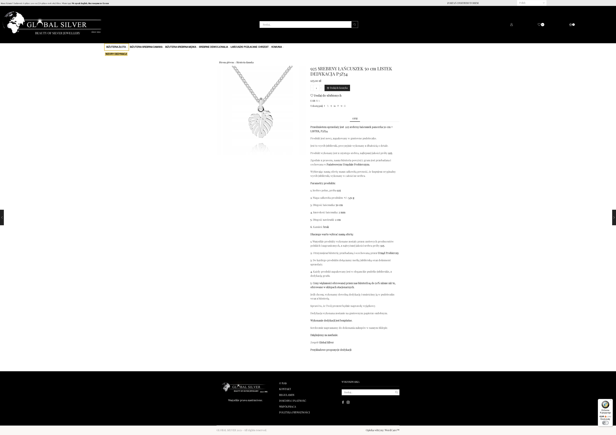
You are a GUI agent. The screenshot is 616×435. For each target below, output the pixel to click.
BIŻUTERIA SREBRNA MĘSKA (180, 47)
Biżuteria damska (245, 62)
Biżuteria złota (116, 47)
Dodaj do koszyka (339, 87)
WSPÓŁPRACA (287, 406)
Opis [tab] (355, 118)
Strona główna (226, 62)
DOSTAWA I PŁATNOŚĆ (292, 400)
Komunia (276, 47)
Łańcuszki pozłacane (244, 47)
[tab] (355, 119)
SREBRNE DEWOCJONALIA (213, 47)
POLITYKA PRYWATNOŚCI (294, 412)
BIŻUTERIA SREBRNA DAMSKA (146, 47)
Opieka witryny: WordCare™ (382, 430)
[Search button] (354, 24)
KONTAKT (285, 389)
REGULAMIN (286, 395)
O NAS (283, 383)
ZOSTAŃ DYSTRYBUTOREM (463, 3)
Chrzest (263, 47)
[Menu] (611, 401)
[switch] (605, 423)
